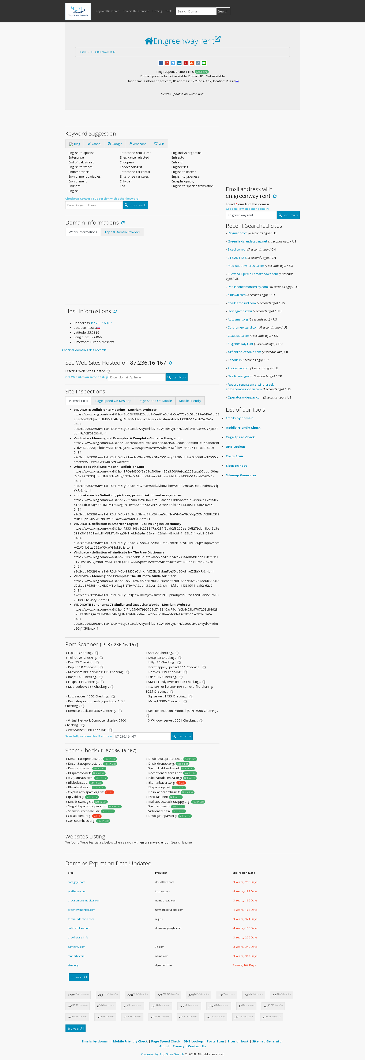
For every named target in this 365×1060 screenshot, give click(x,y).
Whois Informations (83, 232)
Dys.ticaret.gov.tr (240, 376)
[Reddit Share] (197, 62)
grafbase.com (77, 891)
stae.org (73, 965)
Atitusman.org (238, 319)
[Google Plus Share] (167, 62)
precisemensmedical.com (84, 900)
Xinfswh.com (237, 295)
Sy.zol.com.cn (237, 249)
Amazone (139, 144)
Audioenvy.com (238, 368)
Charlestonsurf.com (242, 303)
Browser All (79, 977)
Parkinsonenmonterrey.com (248, 287)
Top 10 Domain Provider (122, 232)
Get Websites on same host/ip (86, 377)
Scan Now (178, 377)
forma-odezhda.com (81, 919)
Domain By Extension (136, 11)
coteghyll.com (76, 882)
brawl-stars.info (78, 937)
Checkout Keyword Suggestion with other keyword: (102, 198)
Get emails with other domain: (247, 209)
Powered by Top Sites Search (162, 1054)
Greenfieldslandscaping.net (247, 241)
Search (223, 11)
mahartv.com (76, 956)
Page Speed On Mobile (155, 401)
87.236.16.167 (101, 323)
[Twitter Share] (173, 62)
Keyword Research (107, 11)
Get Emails (290, 215)
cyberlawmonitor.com (81, 910)
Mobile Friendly (190, 401)
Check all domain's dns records (84, 350)
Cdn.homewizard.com (243, 327)
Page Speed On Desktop (113, 401)
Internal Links (78, 401)
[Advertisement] (142, 267)
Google (116, 144)
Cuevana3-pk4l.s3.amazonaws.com (253, 274)
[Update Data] (122, 222)
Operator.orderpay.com (245, 397)
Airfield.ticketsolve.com (244, 352)
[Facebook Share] (161, 62)
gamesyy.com (76, 947)
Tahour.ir (234, 360)
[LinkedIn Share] (179, 62)
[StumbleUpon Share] (191, 62)
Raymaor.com (238, 233)
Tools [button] (168, 11)
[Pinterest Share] (185, 62)
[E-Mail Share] (204, 62)
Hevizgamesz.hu (240, 311)
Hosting (157, 11)
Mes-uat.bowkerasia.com (246, 265)
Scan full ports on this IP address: (89, 736)
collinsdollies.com (79, 928)
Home (83, 52)
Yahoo (96, 144)
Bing (76, 144)
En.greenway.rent (104, 52)
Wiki (161, 144)
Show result (137, 205)
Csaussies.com (238, 335)
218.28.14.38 (237, 257)
